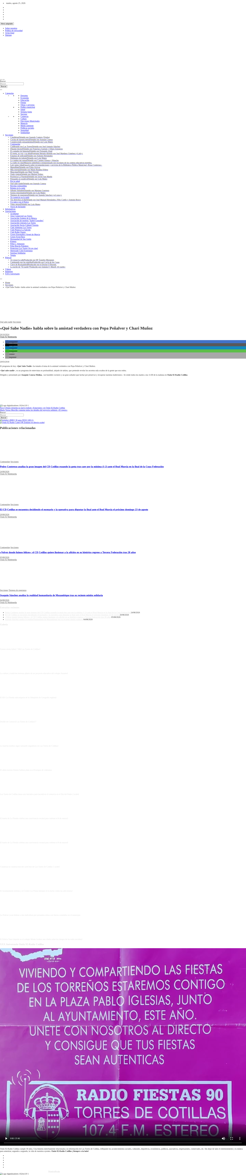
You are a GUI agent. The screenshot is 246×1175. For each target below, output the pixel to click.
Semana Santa (26, 112)
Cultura (23, 119)
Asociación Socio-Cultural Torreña (24, 225)
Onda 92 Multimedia (8, 337)
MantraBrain (54, 1171)
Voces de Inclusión (17, 207)
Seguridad (24, 130)
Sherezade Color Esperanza (21, 251)
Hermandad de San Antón (20, 239)
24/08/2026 (4, 471)
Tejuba (13, 255)
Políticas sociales (27, 128)
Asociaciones (10, 211)
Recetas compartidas (18, 186)
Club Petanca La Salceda (20, 230)
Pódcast (8, 258)
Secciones (9, 135)
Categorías (9, 93)
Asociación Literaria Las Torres (23, 223)
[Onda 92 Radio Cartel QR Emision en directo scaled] (22, 422)
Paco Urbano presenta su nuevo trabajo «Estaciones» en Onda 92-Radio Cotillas (32, 408)
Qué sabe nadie (6, 322)
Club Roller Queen (18, 232)
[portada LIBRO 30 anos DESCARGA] (17, 420)
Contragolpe (15, 144)
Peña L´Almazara (17, 244)
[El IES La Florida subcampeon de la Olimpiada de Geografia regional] (9, 695)
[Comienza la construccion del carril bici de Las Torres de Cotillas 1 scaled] (9, 864)
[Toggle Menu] (1, 89)
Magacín (24, 123)
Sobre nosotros (11, 28)
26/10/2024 (4, 334)
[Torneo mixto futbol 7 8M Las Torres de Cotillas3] (9, 647)
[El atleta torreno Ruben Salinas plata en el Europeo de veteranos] (9, 768)
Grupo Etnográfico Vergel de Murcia (25, 234)
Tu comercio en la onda (19, 197)
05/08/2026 (4, 557)
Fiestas (23, 102)
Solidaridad (25, 133)
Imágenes (9, 271)
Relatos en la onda (17, 188)
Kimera (13, 241)
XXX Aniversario (12, 274)
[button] (11, 342)
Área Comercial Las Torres (21, 216)
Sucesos (23, 114)
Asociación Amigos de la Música (23, 218)
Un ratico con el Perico (19, 202)
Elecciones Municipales (30, 121)
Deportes (24, 96)
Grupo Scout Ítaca (17, 237)
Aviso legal (9, 33)
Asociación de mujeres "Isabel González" (27, 220)
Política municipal (27, 107)
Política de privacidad (14, 30)
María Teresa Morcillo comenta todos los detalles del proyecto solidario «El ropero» (34, 410)
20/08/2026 (4, 514)
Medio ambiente (27, 126)
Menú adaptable (7, 24)
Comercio (24, 116)
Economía (24, 98)
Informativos (10, 209)
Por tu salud (15, 181)
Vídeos (8, 269)
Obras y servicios (27, 105)
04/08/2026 (4, 600)
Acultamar (14, 214)
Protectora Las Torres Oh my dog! (24, 248)
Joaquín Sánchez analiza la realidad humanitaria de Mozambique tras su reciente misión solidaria (51, 595)
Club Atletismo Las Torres (21, 227)
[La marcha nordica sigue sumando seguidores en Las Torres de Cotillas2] (9, 743)
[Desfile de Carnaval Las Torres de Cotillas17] (9, 719)
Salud (22, 109)
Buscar (3, 81)
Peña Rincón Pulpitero (19, 246)
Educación (24, 100)
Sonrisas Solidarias (17, 253)
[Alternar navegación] (1, 79)
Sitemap (8, 35)
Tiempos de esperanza (17, 590)
